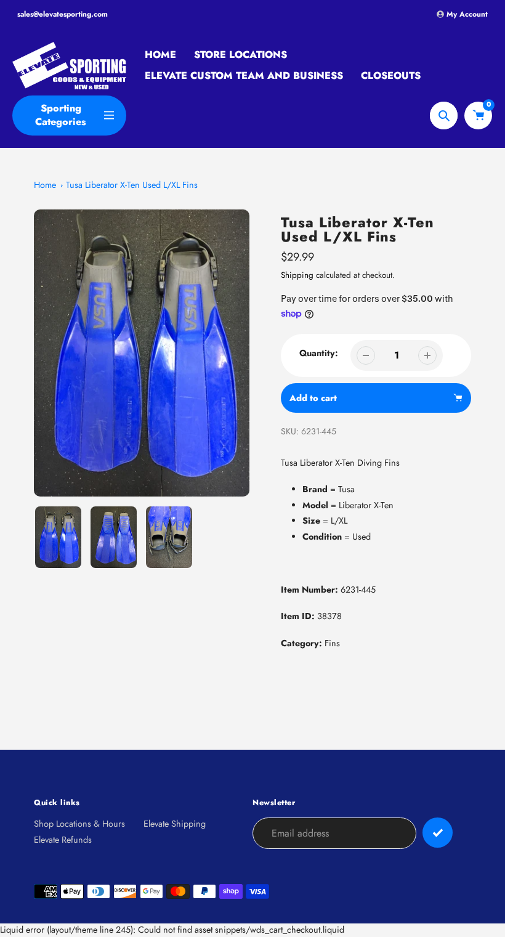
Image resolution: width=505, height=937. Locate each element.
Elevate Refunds (63, 840)
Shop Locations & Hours (79, 823)
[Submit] (437, 832)
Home (45, 185)
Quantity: (318, 353)
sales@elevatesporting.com (62, 14)
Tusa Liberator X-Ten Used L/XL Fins (132, 185)
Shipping (297, 275)
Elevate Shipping (174, 823)
